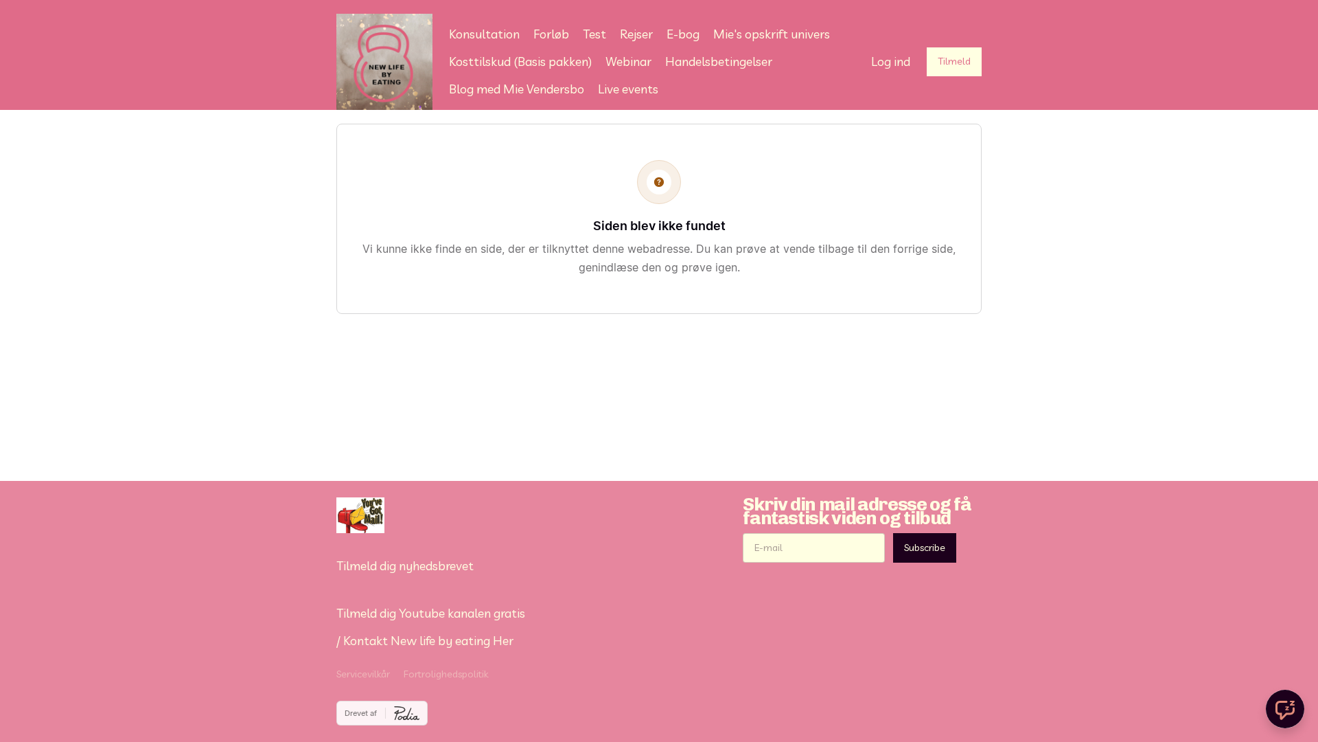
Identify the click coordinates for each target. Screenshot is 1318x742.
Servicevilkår (363, 674)
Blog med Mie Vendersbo (516, 89)
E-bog (683, 34)
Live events (628, 89)
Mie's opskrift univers (771, 34)
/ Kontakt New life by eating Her (424, 641)
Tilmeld (954, 61)
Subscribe (924, 547)
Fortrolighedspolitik (446, 674)
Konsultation (484, 34)
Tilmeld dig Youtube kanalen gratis (430, 613)
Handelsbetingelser (718, 61)
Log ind (890, 61)
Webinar (628, 61)
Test (594, 34)
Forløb (551, 34)
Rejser (636, 34)
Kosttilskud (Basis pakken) (520, 61)
